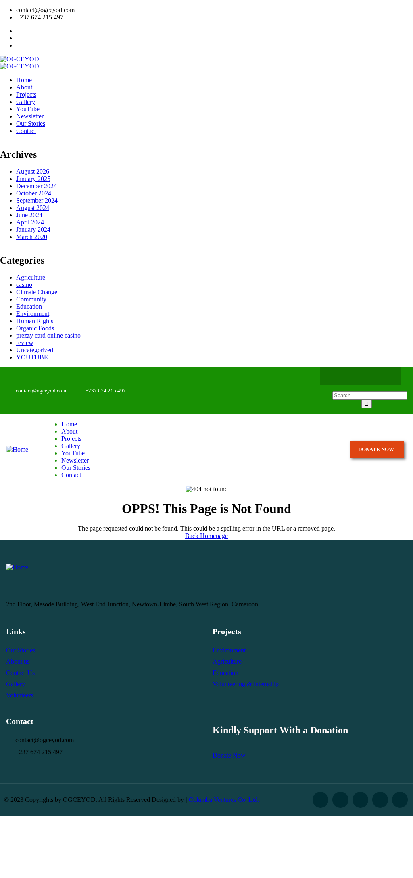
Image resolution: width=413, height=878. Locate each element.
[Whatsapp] (368, 376)
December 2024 (36, 186)
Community (31, 299)
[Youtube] (384, 376)
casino (24, 284)
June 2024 (29, 215)
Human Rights (34, 321)
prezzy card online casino (48, 335)
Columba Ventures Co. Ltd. (224, 799)
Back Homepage (206, 535)
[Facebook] (337, 376)
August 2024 (32, 207)
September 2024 (37, 200)
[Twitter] (352, 376)
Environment (32, 313)
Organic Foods (35, 328)
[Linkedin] (400, 799)
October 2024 (33, 193)
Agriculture (30, 277)
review (24, 342)
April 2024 (30, 222)
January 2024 (33, 229)
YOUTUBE (32, 357)
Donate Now (229, 755)
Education (29, 306)
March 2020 (31, 236)
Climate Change (36, 292)
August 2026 (32, 171)
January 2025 (33, 178)
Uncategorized (34, 350)
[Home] (17, 449)
